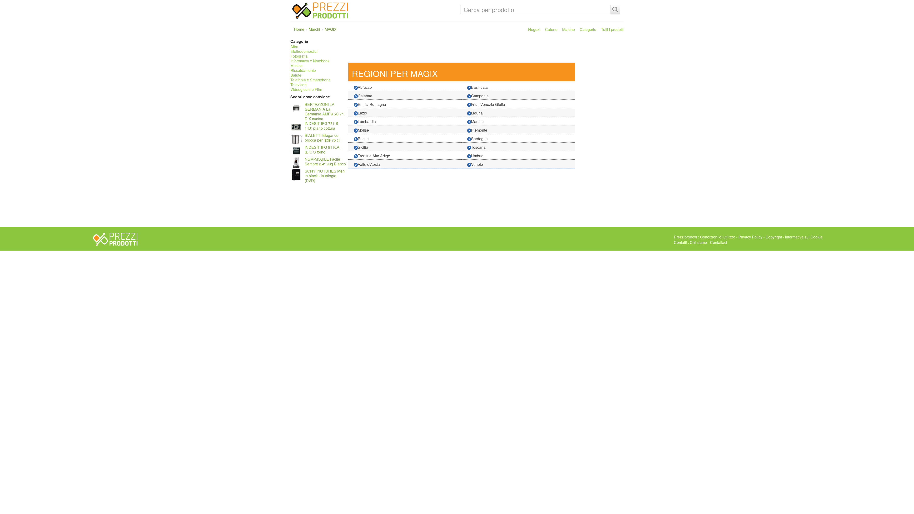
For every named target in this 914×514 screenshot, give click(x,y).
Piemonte (479, 130)
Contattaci (718, 242)
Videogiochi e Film (306, 89)
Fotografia (299, 56)
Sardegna (479, 138)
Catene (551, 29)
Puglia (363, 138)
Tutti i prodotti (612, 29)
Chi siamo (698, 242)
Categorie (588, 29)
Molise (363, 130)
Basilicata (479, 87)
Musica (296, 65)
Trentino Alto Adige (374, 155)
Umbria (477, 155)
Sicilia (363, 147)
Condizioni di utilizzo (717, 237)
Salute (295, 75)
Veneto (477, 164)
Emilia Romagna (372, 104)
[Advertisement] (485, 49)
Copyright (773, 237)
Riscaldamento (303, 70)
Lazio (362, 113)
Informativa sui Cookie (804, 237)
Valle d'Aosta (369, 164)
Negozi (534, 29)
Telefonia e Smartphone (310, 80)
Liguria (477, 113)
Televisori (298, 84)
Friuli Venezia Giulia (488, 104)
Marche (568, 29)
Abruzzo (365, 87)
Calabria (365, 96)
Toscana (478, 147)
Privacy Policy (750, 237)
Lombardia (367, 121)
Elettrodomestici (304, 51)
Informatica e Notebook (309, 61)
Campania (480, 96)
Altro (294, 46)
